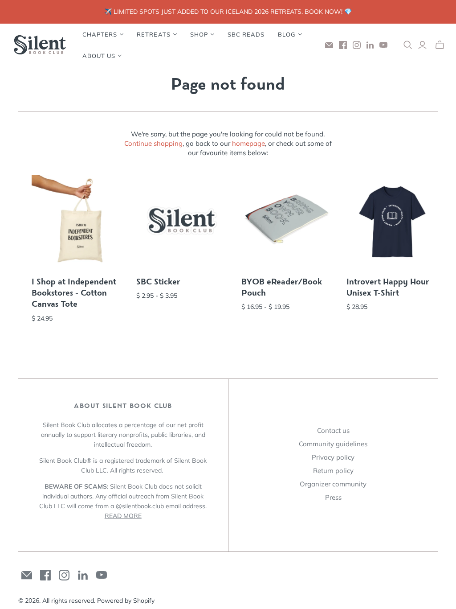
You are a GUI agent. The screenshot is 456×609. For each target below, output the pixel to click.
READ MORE (123, 516)
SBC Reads (246, 34)
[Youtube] (383, 45)
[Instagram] (357, 45)
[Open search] (407, 45)
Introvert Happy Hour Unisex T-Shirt (387, 287)
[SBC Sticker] (182, 221)
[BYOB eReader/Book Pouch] (287, 221)
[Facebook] (342, 45)
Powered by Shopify (126, 601)
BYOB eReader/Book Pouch (281, 287)
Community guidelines (333, 444)
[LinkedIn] (370, 45)
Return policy (333, 470)
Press (333, 497)
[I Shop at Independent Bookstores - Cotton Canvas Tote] (77, 221)
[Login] (422, 45)
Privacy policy (333, 457)
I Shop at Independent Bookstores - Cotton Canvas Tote (74, 293)
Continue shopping (153, 143)
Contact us (333, 430)
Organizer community (333, 484)
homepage (248, 143)
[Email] (329, 45)
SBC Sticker (158, 282)
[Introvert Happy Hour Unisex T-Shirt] (392, 221)
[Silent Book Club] (40, 45)
